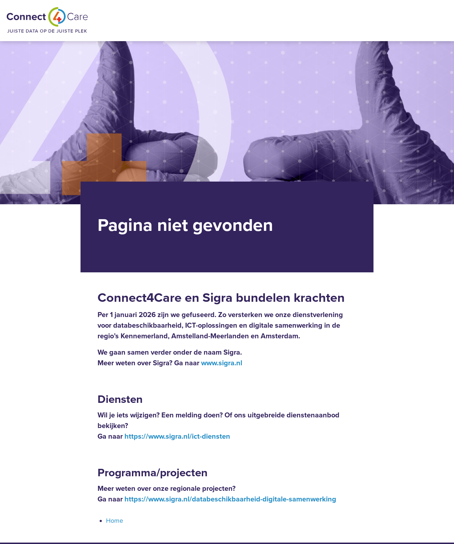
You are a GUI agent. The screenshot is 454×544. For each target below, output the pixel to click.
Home (114, 520)
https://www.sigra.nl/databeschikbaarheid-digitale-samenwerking (230, 499)
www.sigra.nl (221, 363)
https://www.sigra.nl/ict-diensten (177, 436)
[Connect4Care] (47, 20)
